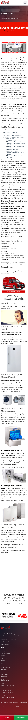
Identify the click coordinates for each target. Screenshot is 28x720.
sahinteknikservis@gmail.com (8, 639)
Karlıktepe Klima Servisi (13, 149)
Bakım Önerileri (5, 674)
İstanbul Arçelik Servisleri (7, 685)
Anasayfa (6, 31)
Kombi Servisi (4, 672)
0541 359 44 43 (5, 644)
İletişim (3, 660)
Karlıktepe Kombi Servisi (13, 151)
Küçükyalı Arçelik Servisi (7, 695)
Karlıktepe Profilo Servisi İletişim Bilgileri (14, 137)
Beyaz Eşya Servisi (5, 667)
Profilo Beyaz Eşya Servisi (10, 132)
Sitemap (3, 683)
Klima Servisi (4, 669)
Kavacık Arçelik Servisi (6, 688)
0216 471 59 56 (5, 642)
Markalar (3, 655)
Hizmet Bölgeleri (5, 653)
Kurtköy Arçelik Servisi (6, 690)
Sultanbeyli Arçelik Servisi (7, 697)
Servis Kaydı (4, 676)
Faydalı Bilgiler (4, 658)
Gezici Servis (10, 138)
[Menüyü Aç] (25, 2)
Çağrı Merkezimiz (11, 140)
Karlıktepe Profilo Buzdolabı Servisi (16, 141)
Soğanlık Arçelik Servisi (7, 692)
